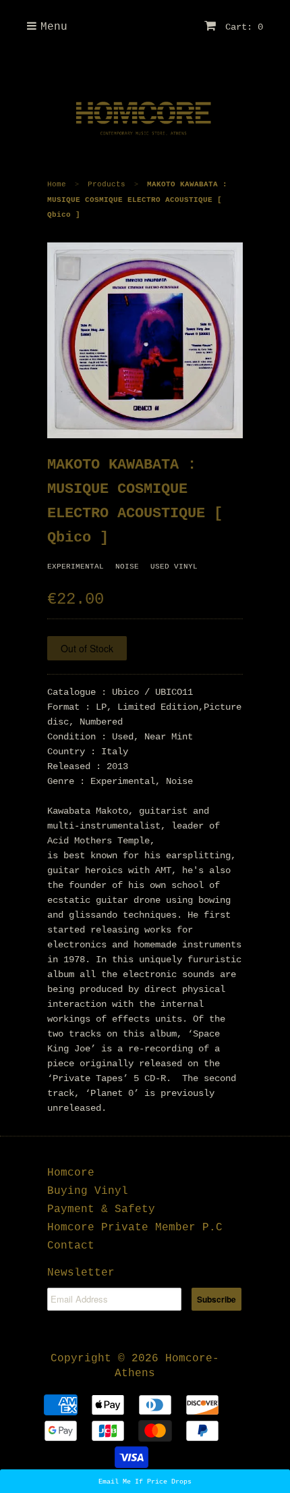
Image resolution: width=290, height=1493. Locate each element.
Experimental (75, 566)
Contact (70, 1246)
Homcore (70, 1173)
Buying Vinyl (87, 1191)
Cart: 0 (241, 27)
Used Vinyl (174, 566)
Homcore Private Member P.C (135, 1228)
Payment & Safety (101, 1209)
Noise (127, 566)
